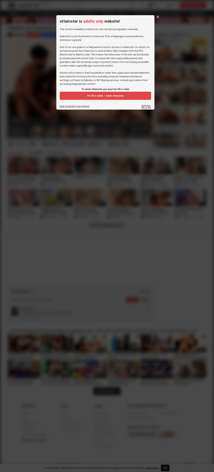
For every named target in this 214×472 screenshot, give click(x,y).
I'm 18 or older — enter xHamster (105, 95)
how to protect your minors (74, 106)
